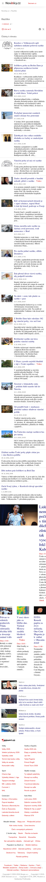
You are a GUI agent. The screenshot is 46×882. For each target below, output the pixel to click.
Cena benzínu (29, 825)
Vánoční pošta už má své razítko (28, 160)
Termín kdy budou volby (11, 759)
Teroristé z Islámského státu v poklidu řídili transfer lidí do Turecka (27, 386)
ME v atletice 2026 (9, 784)
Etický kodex (23, 868)
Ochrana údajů (35, 868)
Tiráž (38, 865)
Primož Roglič (29, 762)
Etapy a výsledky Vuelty (33, 752)
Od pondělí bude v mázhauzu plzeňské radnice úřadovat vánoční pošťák (29, 409)
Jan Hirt (27, 756)
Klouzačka (32, 837)
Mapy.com (21, 822)
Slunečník (22, 837)
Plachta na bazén (31, 833)
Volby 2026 (6, 749)
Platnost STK (29, 815)
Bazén (20, 833)
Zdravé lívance (29, 781)
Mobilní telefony (31, 845)
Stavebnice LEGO (10, 849)
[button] (7, 45)
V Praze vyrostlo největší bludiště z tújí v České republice (28, 362)
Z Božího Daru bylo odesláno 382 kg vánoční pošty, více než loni (28, 319)
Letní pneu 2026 (30, 799)
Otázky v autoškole (31, 812)
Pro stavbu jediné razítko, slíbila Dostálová (28, 252)
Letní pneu (37, 849)
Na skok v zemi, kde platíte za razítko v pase (27, 297)
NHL (3, 790)
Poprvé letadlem (8, 802)
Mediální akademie (10, 868)
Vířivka (37, 841)
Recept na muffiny (31, 777)
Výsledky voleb (7, 756)
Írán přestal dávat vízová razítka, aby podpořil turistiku (28, 274)
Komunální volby (8, 765)
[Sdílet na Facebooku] (40, 29)
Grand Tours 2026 (31, 765)
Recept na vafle (30, 787)
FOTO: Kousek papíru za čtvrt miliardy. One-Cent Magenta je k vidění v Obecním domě (39, 630)
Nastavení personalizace (30, 870)
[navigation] (3, 3)
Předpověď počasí (34, 822)
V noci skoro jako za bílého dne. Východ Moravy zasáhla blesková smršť (23, 627)
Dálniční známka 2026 (32, 802)
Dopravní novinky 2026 (33, 806)
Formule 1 (6, 787)
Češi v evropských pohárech (22, 829)
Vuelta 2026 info (30, 749)
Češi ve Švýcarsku (9, 809)
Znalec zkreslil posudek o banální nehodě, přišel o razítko (28, 179)
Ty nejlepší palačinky (32, 774)
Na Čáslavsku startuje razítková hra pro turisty (29, 433)
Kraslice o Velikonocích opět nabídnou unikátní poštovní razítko (29, 44)
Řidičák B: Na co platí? (32, 809)
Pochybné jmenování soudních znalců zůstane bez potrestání (27, 114)
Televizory (21, 853)
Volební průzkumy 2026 (10, 752)
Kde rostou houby (16, 825)
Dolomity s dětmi (8, 815)
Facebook (8, 865)
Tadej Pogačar (29, 759)
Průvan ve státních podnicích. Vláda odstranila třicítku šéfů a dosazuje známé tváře (6, 627)
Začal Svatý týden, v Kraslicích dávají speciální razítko (21, 487)
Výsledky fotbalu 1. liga (10, 777)
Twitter (16, 865)
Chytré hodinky (32, 853)
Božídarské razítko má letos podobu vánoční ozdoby (26, 340)
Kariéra (31, 865)
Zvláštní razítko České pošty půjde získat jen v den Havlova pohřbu (20, 453)
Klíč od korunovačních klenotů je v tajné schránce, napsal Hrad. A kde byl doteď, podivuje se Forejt (29, 203)
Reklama (23, 865)
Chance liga (6, 774)
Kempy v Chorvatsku (9, 799)
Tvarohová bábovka (31, 784)
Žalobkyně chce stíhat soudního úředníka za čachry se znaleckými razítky (28, 138)
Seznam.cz (32, 3)
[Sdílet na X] (43, 29)
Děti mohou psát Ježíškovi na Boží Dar (18, 470)
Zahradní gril (28, 841)
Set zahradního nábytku (13, 841)
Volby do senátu (8, 762)
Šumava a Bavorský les (10, 806)
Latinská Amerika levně (10, 812)
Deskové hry (11, 853)
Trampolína (12, 837)
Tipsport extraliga (8, 781)
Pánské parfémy (22, 857)
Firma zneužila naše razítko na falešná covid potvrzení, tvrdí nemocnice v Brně (27, 228)
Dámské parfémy (24, 849)
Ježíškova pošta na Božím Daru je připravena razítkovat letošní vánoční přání (28, 68)
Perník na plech (30, 790)
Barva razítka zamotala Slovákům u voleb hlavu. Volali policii (28, 91)
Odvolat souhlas (13, 870)
